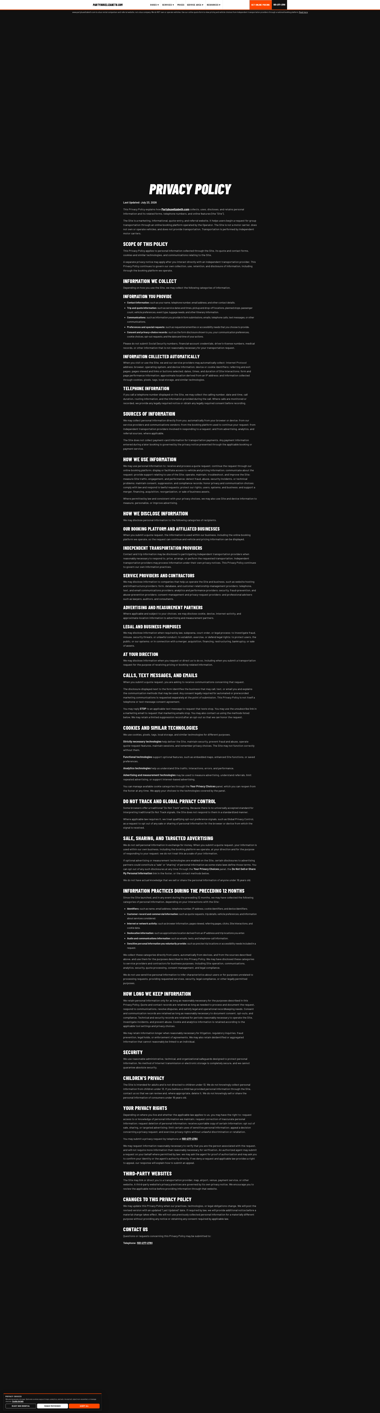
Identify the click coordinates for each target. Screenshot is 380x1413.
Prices (181, 4)
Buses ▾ (154, 4)
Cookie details (17, 1401)
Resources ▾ (214, 4)
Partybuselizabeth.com (175, 209)
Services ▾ (168, 4)
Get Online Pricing (260, 5)
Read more (303, 12)
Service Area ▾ (195, 4)
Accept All (84, 1406)
